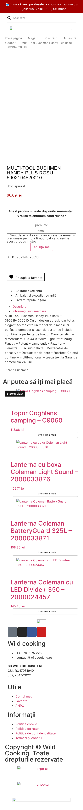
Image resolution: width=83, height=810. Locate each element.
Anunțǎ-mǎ (42, 247)
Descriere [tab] (19, 306)
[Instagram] (22, 632)
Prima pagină (13, 38)
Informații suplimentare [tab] (29, 311)
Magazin (33, 38)
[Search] (9, 18)
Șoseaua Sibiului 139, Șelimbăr (43, 9)
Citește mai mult (47, 434)
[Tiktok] (12, 632)
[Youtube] (41, 632)
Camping (51, 38)
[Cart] (60, 28)
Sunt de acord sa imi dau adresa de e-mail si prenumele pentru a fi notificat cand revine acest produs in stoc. (41, 238)
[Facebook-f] (32, 632)
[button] (46, 27)
